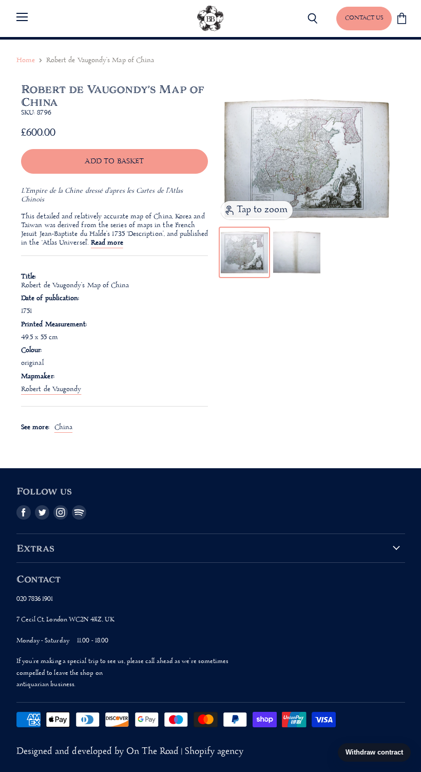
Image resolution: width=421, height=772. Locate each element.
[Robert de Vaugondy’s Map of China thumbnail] (244, 252)
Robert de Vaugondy (51, 389)
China (63, 427)
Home (25, 60)
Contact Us (364, 18)
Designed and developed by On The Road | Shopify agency (130, 752)
